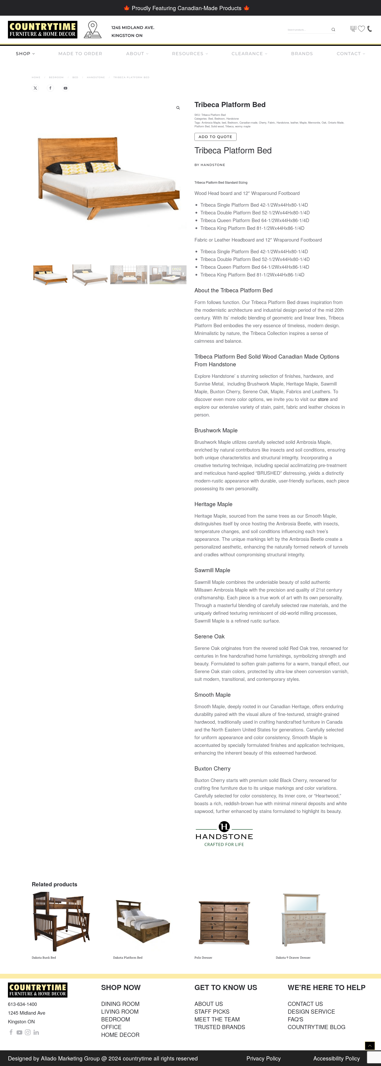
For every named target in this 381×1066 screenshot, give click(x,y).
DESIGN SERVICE (311, 1011)
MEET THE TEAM (217, 1019)
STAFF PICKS (212, 1011)
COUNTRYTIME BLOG (316, 1027)
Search (333, 30)
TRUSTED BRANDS (219, 1027)
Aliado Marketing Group (70, 1058)
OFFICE (111, 1027)
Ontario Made (335, 122)
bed (224, 122)
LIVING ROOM (120, 1011)
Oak (324, 122)
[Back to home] (42, 29)
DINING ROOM (120, 1003)
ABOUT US (208, 1003)
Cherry (262, 122)
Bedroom (220, 118)
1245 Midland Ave (26, 1012)
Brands (302, 53)
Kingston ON (127, 35)
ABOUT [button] (135, 53)
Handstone (232, 118)
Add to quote (215, 137)
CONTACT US (305, 1003)
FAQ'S (295, 1019)
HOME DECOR (120, 1034)
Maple (303, 122)
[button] (178, 107)
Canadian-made (248, 122)
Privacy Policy (263, 1058)
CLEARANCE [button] (247, 53)
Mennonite (314, 122)
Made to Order (80, 53)
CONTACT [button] (349, 53)
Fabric (271, 122)
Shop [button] (23, 53)
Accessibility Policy (336, 1058)
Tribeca (229, 126)
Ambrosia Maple (211, 122)
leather (294, 122)
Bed (210, 118)
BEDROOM (115, 1019)
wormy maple (242, 126)
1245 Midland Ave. (133, 27)
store (323, 398)
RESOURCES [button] (188, 53)
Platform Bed (202, 126)
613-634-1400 (22, 1003)
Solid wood (217, 126)
